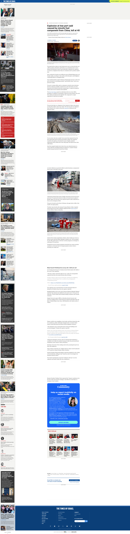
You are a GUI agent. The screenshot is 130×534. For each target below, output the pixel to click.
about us (59, 515)
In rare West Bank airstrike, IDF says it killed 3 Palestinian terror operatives (7, 74)
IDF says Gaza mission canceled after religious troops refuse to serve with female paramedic (52, 441)
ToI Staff (54, 40)
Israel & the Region (54, 473)
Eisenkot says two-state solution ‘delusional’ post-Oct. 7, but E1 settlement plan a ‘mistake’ (67, 454)
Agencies (49, 40)
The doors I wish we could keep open (7, 415)
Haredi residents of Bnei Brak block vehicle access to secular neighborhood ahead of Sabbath (7, 125)
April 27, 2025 (65, 285)
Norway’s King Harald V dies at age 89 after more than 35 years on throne (60, 454)
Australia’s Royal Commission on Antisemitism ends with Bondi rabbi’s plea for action (8, 475)
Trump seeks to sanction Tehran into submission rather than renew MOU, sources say (67, 441)
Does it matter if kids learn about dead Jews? (7, 443)
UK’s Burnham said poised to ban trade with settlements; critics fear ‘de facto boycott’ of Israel (10, 263)
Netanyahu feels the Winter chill (74, 440)
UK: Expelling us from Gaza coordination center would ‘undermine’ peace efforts (7, 227)
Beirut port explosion (56, 474)
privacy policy (60, 513)
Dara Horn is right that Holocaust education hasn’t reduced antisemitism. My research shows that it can (7, 446)
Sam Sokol (6, 178)
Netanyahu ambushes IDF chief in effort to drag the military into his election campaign (7, 468)
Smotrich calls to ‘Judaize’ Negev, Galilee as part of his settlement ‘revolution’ (10, 182)
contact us (59, 520)
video (43, 523)
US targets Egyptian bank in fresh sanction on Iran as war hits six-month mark (8, 295)
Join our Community (115, 1)
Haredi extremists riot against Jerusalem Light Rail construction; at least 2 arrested (8, 348)
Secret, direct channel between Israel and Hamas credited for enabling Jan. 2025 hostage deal (7, 23)
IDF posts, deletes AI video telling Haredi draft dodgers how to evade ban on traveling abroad (7, 354)
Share (75, 40)
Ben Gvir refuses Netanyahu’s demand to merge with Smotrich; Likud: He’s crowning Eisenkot (52, 454)
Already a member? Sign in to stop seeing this (63, 424)
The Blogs (43, 520)
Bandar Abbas (61, 473)
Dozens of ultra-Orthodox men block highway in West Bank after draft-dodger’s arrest (7, 337)
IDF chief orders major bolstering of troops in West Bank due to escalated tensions (10, 87)
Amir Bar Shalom (3, 466)
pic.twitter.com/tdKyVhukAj (55, 334)
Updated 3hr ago (6, 104)
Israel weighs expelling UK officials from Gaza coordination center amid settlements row (10, 240)
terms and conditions (61, 512)
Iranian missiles (62, 474)
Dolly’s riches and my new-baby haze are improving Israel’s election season (7, 429)
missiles (49, 475)
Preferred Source (68, 37)
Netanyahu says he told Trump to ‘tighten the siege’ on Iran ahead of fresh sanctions (7, 319)
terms (76, 102)
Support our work (63, 422)
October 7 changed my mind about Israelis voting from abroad (7, 456)
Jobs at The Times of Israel (62, 518)
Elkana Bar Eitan (3, 453)
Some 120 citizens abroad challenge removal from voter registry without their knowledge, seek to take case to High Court (7, 200)
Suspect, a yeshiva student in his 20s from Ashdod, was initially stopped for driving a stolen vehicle (7, 343)
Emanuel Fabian (9, 90)
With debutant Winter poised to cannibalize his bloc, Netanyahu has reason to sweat (9, 175)
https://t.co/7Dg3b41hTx (56, 282)
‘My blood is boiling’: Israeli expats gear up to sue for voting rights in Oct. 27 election (7, 194)
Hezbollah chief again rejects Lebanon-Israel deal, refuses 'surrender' (6, 120)
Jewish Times (44, 513)
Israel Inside (44, 515)
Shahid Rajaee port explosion (74, 474)
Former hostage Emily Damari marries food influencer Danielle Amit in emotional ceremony (7, 371)
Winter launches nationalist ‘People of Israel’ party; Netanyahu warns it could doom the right (74, 454)
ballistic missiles (50, 474)
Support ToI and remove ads (124, 1)
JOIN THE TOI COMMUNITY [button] (74, 480)
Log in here (77, 482)
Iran (57, 473)
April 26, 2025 (64, 337)
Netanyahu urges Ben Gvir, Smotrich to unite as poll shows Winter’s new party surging (60, 441)
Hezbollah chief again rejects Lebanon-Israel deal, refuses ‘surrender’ (7, 107)
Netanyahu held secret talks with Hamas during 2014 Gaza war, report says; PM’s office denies (10, 53)
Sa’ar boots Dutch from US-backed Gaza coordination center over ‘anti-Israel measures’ (9, 248)
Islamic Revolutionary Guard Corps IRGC (70, 473)
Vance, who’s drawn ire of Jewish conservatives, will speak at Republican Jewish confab (7, 516)
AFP (12, 321)
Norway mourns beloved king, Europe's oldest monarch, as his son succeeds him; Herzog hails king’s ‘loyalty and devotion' (7, 401)
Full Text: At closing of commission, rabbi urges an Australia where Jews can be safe (7, 499)
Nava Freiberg (9, 251)
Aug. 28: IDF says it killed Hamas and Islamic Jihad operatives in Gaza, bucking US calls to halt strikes (10, 37)
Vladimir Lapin (3, 413)
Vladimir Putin (67, 474)
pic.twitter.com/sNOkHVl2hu (68, 282)
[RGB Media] (65, 531)
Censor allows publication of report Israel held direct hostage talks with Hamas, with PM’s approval (10, 45)
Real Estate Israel (45, 518)
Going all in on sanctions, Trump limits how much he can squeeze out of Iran (7, 313)
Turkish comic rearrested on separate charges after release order (7, 131)
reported (66, 108)
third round (73, 208)
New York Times (52, 92)
